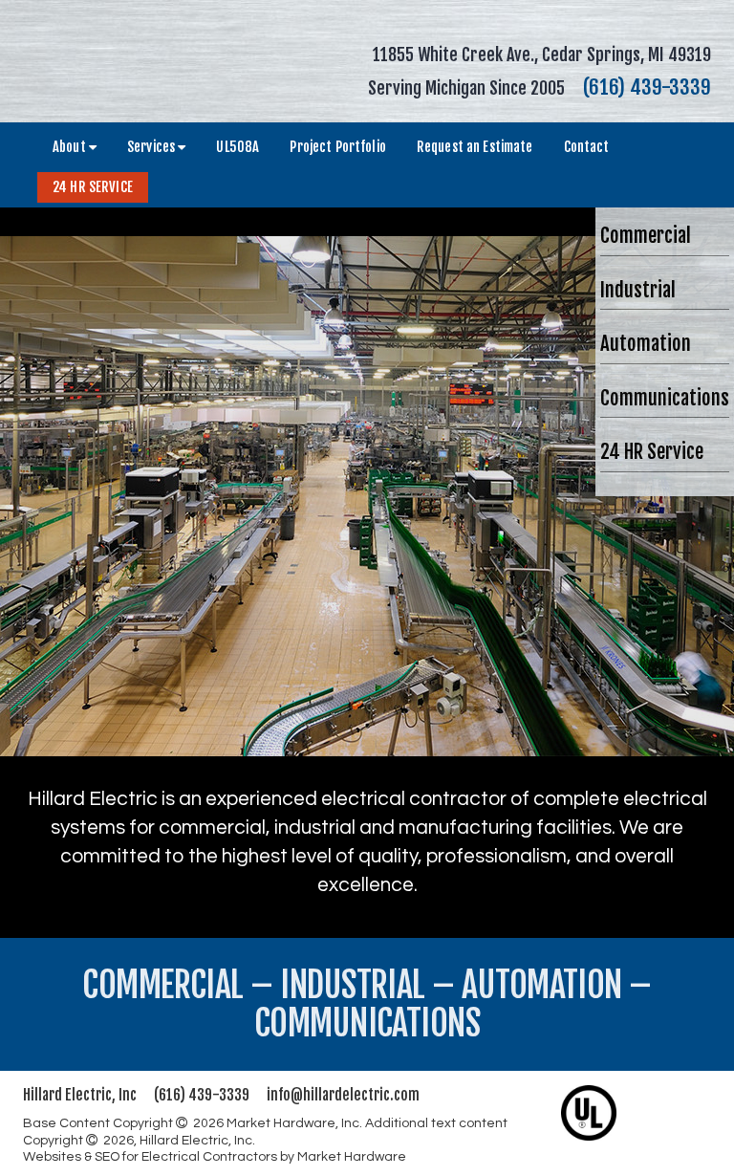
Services (152, 147)
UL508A (237, 147)
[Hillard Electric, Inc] (128, 60)
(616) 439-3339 (647, 87)
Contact (587, 147)
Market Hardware (351, 1157)
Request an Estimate (475, 147)
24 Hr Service (93, 187)
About (71, 147)
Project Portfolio (337, 147)
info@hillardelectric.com (343, 1095)
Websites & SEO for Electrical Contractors (151, 1157)
